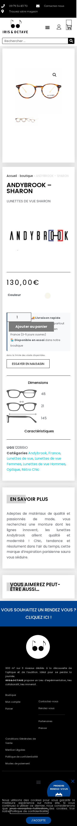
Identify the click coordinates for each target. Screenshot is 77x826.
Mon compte (12, 702)
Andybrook (37, 453)
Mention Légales (15, 750)
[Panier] (69, 25)
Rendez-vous (46, 708)
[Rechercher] (71, 41)
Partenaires (45, 721)
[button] (54, 75)
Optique (13, 469)
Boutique (10, 695)
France (54, 453)
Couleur (14, 294)
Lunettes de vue (20, 458)
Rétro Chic (30, 469)
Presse (42, 728)
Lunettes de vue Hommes (44, 464)
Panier (9, 708)
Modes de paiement (17, 763)
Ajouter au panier (31, 326)
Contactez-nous (48, 701)
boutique (26, 176)
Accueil (12, 176)
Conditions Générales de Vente (20, 741)
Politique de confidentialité (21, 756)
